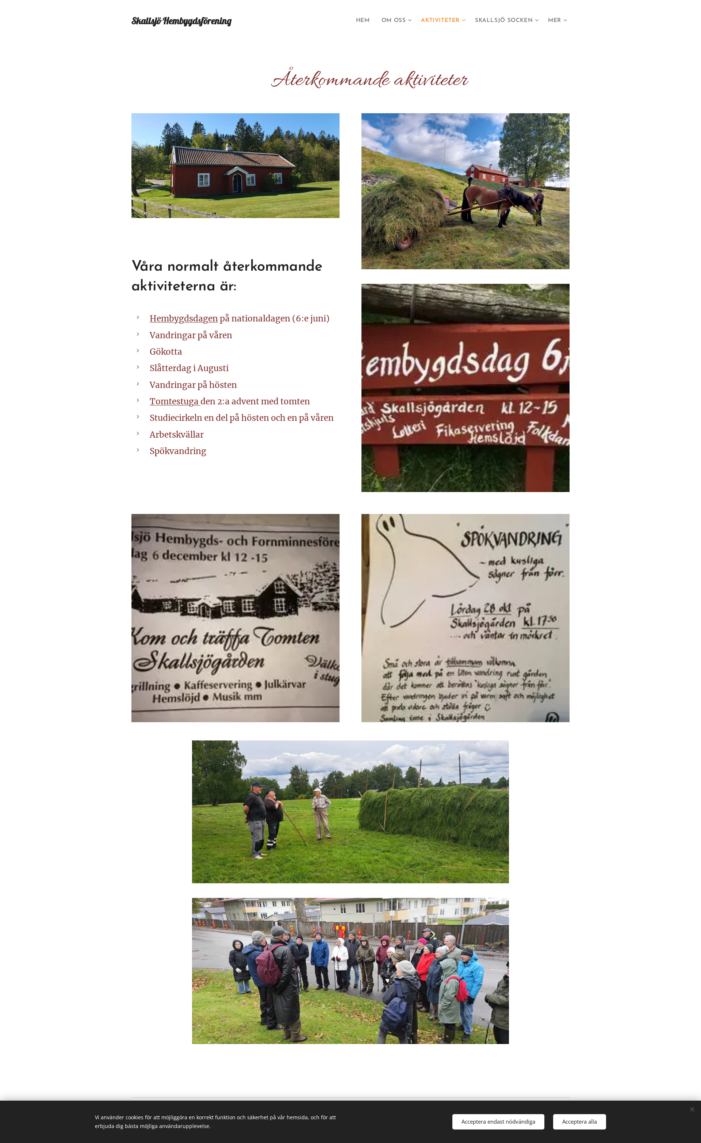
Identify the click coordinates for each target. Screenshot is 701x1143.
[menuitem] (365, 21)
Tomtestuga (175, 401)
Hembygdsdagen (184, 318)
